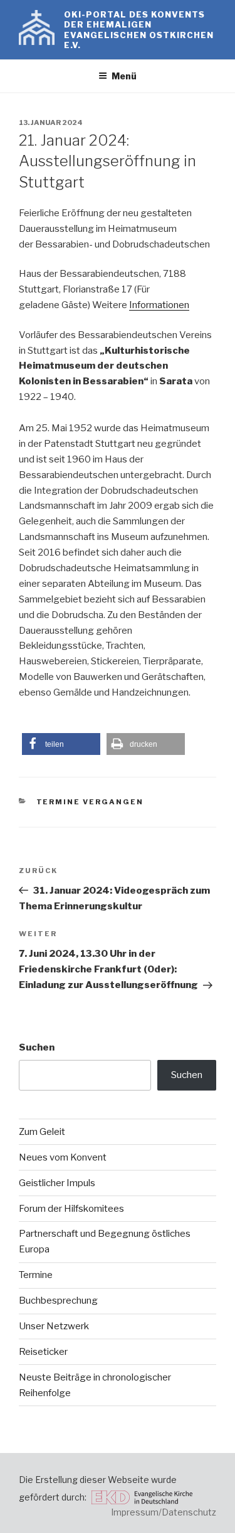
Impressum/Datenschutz (163, 1512)
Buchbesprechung (58, 1300)
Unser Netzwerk (54, 1326)
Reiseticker (43, 1351)
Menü (124, 76)
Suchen (37, 1047)
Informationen (159, 305)
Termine (36, 1275)
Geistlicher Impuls (57, 1183)
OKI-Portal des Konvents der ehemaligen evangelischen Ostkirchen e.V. (139, 29)
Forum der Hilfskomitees (71, 1208)
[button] (61, 744)
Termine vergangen (90, 801)
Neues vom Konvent (63, 1157)
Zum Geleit (42, 1131)
